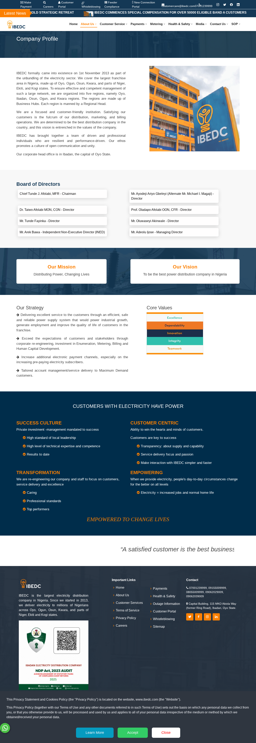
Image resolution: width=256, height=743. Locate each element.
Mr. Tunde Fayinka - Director (40, 221)
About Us (87, 24)
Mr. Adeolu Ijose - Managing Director (157, 232)
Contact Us (218, 24)
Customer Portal (66, 4)
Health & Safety (179, 24)
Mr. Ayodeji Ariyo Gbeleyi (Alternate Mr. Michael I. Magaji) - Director (172, 196)
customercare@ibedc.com (178, 5)
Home (73, 24)
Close (166, 733)
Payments (137, 24)
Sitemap (159, 626)
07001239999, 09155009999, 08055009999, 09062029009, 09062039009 (206, 592)
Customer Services (129, 602)
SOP (234, 24)
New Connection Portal (143, 4)
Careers (48, 6)
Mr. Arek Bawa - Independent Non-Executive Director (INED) (62, 232)
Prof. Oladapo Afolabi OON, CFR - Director (161, 209)
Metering (156, 24)
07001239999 (203, 6)
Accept (132, 733)
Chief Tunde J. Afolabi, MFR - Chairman (48, 193)
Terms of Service (127, 610)
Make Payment (26, 4)
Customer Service (112, 24)
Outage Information (166, 603)
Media (200, 24)
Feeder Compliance (111, 4)
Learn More (95, 733)
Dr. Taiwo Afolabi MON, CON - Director (47, 209)
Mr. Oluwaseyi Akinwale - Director (155, 221)
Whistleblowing (91, 6)
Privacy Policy (126, 618)
